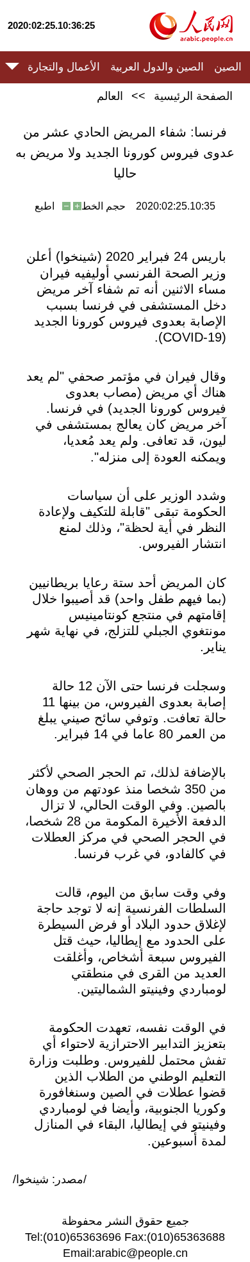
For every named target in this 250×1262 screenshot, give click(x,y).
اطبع (44, 206)
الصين (228, 67)
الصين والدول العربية (157, 67)
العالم (110, 96)
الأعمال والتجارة (64, 67)
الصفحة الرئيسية (193, 96)
